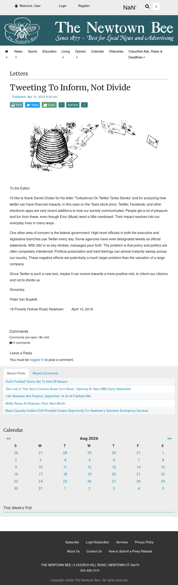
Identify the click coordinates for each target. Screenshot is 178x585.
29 (89, 453)
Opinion (80, 51)
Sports (32, 51)
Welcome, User (30, 5)
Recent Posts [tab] (16, 373)
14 (138, 467)
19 (89, 474)
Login (63, 5)
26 (16, 453)
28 (65, 453)
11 (65, 467)
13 (114, 467)
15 (163, 467)
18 (65, 474)
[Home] (6, 54)
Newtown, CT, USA (128, 7)
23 (16, 481)
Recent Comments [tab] (45, 373)
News (18, 51)
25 (65, 481)
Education (49, 51)
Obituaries (116, 51)
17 (41, 474)
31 (138, 453)
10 (41, 467)
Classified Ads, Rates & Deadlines (145, 54)
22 (163, 474)
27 (41, 453)
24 (41, 481)
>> (169, 438)
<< (8, 438)
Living (65, 51)
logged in (37, 359)
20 (114, 474)
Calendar (97, 51)
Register (84, 5)
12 (89, 467)
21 (138, 474)
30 (114, 453)
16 (16, 474)
